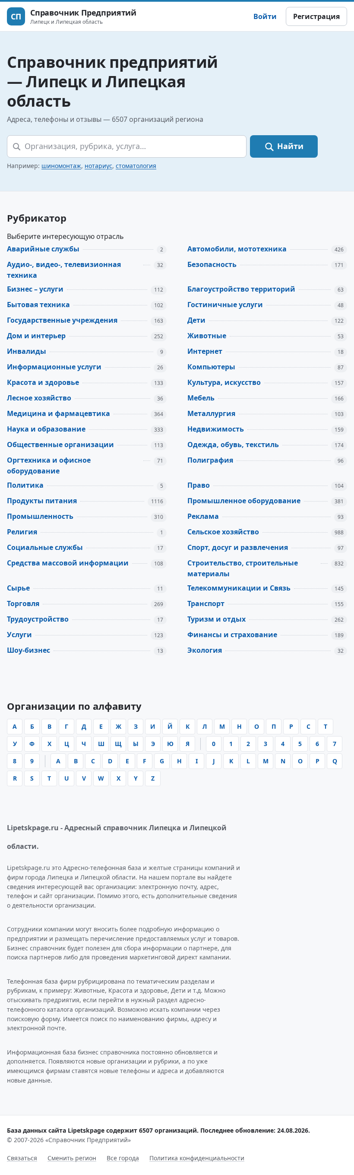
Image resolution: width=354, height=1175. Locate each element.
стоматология (136, 166)
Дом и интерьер (36, 335)
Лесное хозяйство (39, 398)
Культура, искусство (224, 382)
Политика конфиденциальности (196, 1158)
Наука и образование (46, 429)
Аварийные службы (43, 249)
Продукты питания (42, 500)
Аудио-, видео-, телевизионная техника (64, 270)
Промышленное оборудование (243, 500)
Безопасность (212, 264)
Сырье (18, 588)
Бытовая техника (38, 304)
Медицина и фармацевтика (58, 413)
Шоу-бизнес (28, 650)
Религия (22, 532)
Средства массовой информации (68, 563)
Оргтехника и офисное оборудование (49, 465)
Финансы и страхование (232, 634)
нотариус (98, 166)
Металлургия (211, 413)
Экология (204, 650)
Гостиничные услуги (225, 304)
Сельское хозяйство (223, 532)
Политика (25, 485)
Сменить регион (71, 1158)
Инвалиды (26, 351)
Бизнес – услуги (35, 289)
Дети (196, 320)
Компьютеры (211, 367)
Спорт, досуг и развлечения (237, 547)
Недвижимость (215, 429)
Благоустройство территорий (241, 289)
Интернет (204, 351)
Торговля (23, 603)
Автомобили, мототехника (237, 249)
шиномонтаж (61, 166)
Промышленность (40, 516)
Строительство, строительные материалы (242, 568)
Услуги (19, 634)
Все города (123, 1158)
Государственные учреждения (62, 320)
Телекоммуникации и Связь (239, 588)
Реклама (203, 516)
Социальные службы (45, 547)
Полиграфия (210, 460)
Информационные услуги (54, 367)
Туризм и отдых (216, 619)
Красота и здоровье (43, 382)
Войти (265, 16)
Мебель (201, 398)
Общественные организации (60, 444)
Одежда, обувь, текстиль (233, 444)
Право (198, 485)
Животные (206, 335)
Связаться (22, 1158)
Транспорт (205, 603)
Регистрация (316, 16)
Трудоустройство (38, 619)
